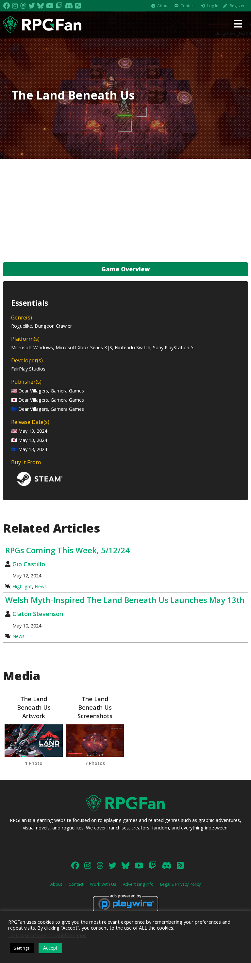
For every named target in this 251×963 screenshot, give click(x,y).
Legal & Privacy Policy (180, 884)
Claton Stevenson (37, 614)
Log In (212, 6)
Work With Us (103, 884)
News (41, 586)
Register (237, 6)
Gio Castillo (28, 564)
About (163, 6)
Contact (187, 6)
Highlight (22, 586)
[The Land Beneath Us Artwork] (33, 740)
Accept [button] (50, 948)
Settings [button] (22, 948)
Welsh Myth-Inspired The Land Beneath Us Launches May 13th (125, 599)
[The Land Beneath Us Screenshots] (95, 740)
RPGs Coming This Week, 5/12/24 (67, 550)
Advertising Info (138, 884)
